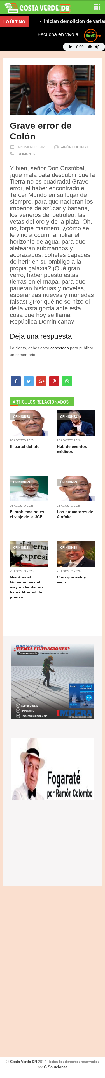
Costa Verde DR (23, 1062)
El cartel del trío (25, 446)
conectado (59, 348)
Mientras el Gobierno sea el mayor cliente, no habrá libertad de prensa (26, 587)
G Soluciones (55, 1067)
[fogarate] (52, 769)
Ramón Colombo (74, 147)
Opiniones (26, 154)
